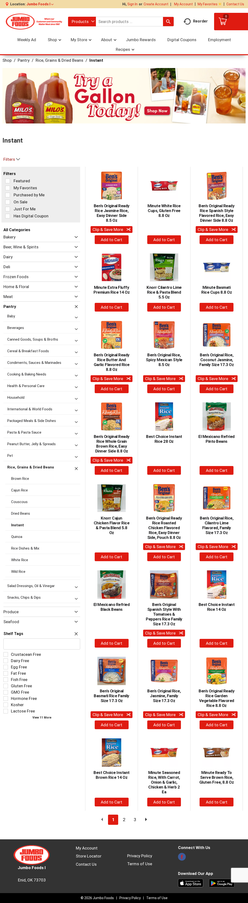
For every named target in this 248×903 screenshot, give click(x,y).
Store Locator (88, 856)
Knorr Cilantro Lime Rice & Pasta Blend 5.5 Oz (164, 292)
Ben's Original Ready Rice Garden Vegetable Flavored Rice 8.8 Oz (216, 698)
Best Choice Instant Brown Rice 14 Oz (111, 775)
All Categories (16, 229)
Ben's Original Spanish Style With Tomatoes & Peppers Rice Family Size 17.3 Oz (164, 614)
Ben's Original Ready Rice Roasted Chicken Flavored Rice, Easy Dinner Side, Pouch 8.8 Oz (164, 528)
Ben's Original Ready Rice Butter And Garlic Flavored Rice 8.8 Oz (112, 362)
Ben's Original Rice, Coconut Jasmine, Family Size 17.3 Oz (216, 359)
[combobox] (82, 21)
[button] (40, 4)
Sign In (132, 4)
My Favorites (207, 4)
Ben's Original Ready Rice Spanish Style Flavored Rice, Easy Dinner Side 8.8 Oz (216, 213)
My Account (183, 4)
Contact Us (235, 4)
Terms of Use (139, 863)
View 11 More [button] (41, 717)
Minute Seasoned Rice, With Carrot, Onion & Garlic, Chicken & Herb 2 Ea (164, 782)
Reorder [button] (200, 21)
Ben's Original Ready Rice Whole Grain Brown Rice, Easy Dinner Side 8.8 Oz (112, 443)
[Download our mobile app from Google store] (221, 882)
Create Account (156, 4)
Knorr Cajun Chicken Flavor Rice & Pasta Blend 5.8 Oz (112, 525)
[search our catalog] (168, 21)
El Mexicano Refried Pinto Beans (216, 439)
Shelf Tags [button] (13, 633)
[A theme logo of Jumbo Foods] (34, 21)
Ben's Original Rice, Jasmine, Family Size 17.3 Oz (164, 696)
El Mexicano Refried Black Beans (111, 607)
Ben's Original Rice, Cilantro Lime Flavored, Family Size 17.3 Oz (216, 525)
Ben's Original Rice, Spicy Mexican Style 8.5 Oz (164, 359)
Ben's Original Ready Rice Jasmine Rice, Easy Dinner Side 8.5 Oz (112, 213)
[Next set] (146, 820)
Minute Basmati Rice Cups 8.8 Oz (216, 290)
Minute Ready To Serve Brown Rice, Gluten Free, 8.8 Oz (216, 777)
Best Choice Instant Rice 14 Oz (217, 607)
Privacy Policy (139, 855)
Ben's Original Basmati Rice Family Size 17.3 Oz (111, 696)
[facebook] (182, 858)
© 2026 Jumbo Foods (97, 898)
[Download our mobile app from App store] (190, 882)
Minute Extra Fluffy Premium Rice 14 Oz (111, 290)
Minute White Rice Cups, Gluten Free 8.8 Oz (164, 210)
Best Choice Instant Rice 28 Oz (164, 439)
